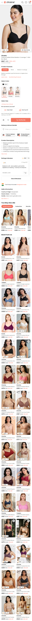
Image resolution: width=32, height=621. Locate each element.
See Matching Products (15, 77)
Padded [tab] (5, 69)
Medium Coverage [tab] (22, 69)
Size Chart (10, 110)
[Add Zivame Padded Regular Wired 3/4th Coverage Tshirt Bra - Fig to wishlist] (13, 469)
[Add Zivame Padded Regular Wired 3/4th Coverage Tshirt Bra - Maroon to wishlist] (28, 469)
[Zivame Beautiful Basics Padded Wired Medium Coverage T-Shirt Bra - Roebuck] (21, 217)
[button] (2, 2)
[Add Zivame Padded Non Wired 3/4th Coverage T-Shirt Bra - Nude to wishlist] (28, 341)
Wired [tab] (12, 69)
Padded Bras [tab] (18, 206)
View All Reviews (16, 178)
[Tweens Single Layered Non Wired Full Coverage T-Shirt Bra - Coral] (9, 272)
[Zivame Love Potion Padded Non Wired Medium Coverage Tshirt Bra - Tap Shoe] (24, 297)
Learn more (4, 77)
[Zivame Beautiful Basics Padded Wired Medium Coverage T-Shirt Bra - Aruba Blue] (7, 217)
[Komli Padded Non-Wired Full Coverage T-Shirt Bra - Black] (9, 246)
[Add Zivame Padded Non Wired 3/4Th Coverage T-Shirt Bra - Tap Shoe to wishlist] (13, 341)
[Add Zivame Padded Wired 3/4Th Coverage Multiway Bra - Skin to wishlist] (28, 597)
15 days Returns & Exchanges (25, 135)
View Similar (27, 50)
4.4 (5, 50)
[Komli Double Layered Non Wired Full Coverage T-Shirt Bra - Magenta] (9, 323)
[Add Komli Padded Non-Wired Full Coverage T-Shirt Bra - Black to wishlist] (13, 239)
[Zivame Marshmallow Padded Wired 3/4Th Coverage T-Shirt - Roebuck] (24, 246)
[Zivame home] (9, 2)
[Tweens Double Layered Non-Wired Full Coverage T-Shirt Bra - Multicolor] (24, 502)
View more (4, 154)
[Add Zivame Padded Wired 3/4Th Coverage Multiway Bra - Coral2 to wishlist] (28, 367)
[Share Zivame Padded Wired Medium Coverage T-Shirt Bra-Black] (3, 120)
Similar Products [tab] (7, 206)
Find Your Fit (25, 110)
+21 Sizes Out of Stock (7, 104)
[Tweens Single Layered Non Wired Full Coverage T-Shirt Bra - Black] (24, 272)
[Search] (22, 2)
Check (28, 129)
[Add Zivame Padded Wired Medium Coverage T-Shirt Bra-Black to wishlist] (8, 120)
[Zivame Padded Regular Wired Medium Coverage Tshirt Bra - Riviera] (9, 297)
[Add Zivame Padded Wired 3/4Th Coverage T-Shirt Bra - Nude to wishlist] (13, 392)
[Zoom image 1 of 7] (16, 28)
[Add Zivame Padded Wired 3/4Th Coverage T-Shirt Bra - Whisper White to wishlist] (28, 315)
